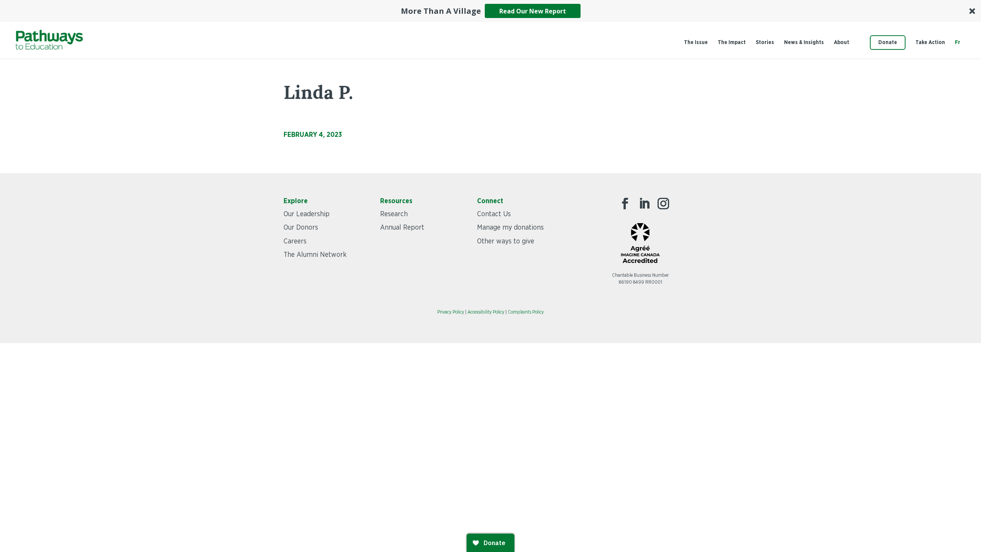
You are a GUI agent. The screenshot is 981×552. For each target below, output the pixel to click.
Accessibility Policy (486, 312)
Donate (887, 42)
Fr (957, 42)
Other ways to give (505, 241)
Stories (765, 42)
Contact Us (494, 214)
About (841, 42)
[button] (490, 11)
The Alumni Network (315, 254)
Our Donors (301, 227)
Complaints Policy (526, 312)
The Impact (732, 42)
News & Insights (804, 42)
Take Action (930, 42)
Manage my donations (510, 227)
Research (394, 214)
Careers (295, 241)
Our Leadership (307, 214)
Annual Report (402, 227)
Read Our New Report (532, 11)
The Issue (696, 42)
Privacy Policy (450, 312)
